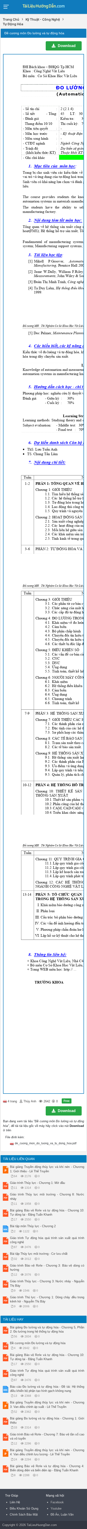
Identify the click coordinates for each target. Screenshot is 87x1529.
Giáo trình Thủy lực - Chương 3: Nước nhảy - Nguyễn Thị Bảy (47, 1283)
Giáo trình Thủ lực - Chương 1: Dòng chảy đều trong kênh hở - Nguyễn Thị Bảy (47, 1299)
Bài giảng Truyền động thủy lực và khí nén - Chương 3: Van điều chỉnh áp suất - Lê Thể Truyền (47, 1404)
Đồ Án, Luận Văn (62, 1514)
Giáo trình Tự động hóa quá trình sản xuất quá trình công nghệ (47, 1240)
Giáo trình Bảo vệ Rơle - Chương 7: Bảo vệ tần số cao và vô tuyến (47, 1436)
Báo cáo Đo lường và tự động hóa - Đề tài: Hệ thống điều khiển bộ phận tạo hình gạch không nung (47, 1389)
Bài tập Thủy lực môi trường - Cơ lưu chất (39, 1253)
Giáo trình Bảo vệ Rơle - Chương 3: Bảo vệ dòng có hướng (47, 1267)
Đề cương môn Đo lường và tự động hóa (37, 1343)
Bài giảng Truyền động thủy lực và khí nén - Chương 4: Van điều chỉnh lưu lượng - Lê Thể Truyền (47, 1452)
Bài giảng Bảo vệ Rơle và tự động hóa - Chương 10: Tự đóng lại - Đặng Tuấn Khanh (47, 1212)
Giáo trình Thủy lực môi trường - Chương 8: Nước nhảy (47, 1196)
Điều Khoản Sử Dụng (24, 1508)
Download (67, 46)
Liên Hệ (15, 1502)
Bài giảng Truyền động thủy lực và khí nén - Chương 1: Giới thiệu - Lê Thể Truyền (47, 1169)
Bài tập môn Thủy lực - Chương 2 (33, 1226)
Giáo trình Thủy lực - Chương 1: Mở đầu (37, 1183)
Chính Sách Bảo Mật (24, 1514)
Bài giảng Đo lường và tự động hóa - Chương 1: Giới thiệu (47, 1420)
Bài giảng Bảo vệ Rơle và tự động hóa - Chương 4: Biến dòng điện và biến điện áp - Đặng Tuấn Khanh (47, 1468)
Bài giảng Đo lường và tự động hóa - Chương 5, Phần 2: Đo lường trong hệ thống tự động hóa (47, 1329)
